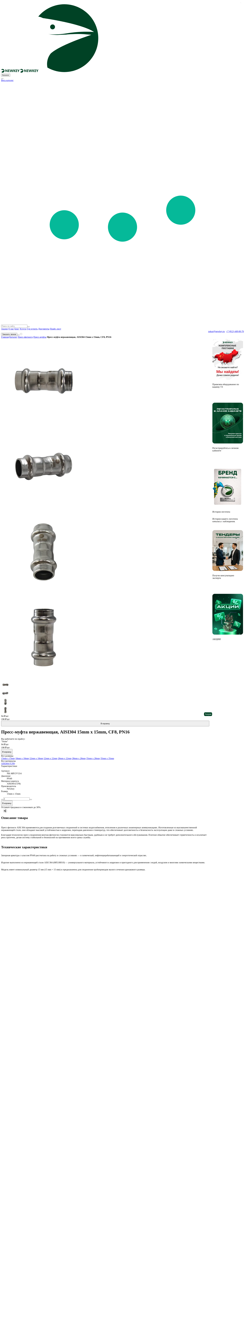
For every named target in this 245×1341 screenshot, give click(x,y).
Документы (43, 329)
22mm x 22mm (50, 758)
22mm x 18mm (36, 758)
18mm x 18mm (22, 758)
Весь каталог (7, 80)
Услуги (23, 329)
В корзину (105, 723)
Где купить (32, 329)
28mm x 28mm (79, 758)
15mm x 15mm (8, 758)
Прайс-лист (55, 329)
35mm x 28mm (93, 758)
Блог (16, 329)
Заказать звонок (9, 334)
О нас (11, 329)
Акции (4, 329)
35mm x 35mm (107, 758)
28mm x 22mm (64, 758)
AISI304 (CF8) (8, 763)
